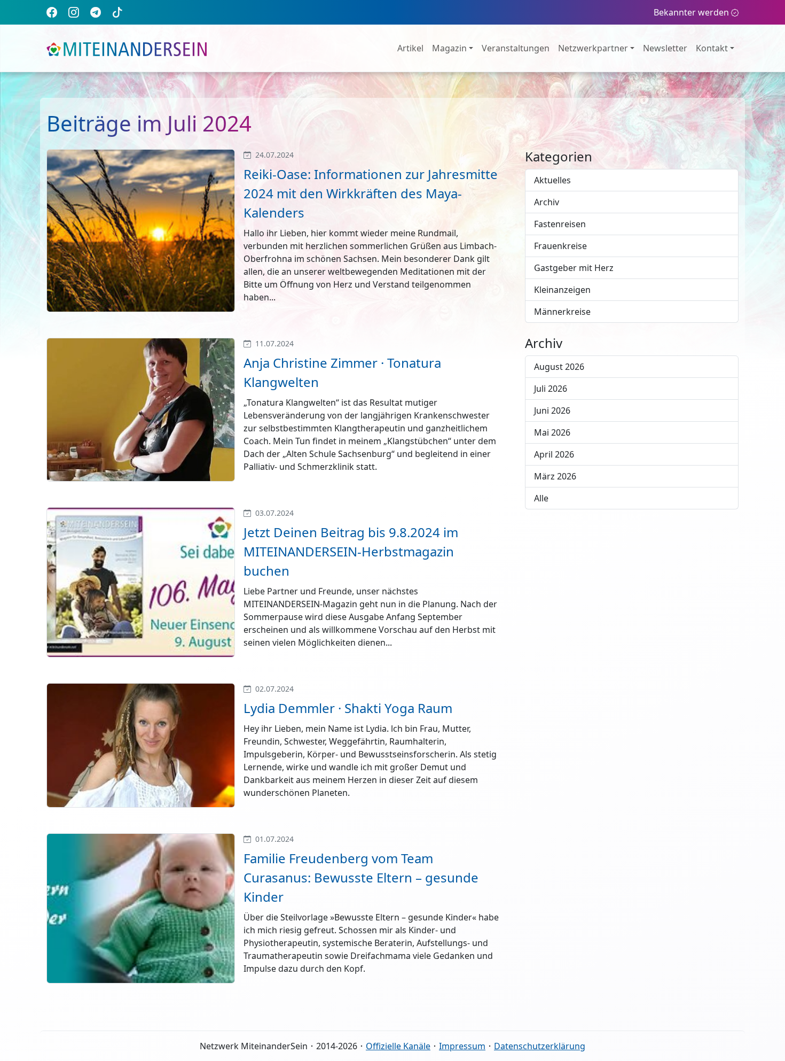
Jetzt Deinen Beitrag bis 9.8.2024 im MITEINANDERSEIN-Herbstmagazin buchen (351, 551)
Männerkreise (562, 311)
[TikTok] (117, 12)
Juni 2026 (552, 410)
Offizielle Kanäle (398, 1046)
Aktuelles (552, 180)
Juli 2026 (550, 388)
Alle (541, 498)
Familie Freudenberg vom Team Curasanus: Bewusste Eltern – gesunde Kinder (361, 877)
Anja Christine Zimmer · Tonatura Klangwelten (342, 372)
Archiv (546, 202)
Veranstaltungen (516, 48)
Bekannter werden (691, 12)
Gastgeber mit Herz (574, 268)
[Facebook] (51, 12)
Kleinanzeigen (562, 290)
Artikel (410, 48)
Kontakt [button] (712, 48)
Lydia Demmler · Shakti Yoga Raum (348, 708)
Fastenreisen (560, 224)
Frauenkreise (560, 246)
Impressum (462, 1046)
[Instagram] (73, 12)
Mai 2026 (552, 432)
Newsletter (665, 48)
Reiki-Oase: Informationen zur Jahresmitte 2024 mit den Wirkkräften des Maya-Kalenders (371, 193)
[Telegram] (95, 12)
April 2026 (554, 454)
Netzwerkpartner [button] (593, 48)
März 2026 (555, 476)
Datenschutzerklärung (539, 1046)
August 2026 (559, 367)
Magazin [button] (449, 48)
